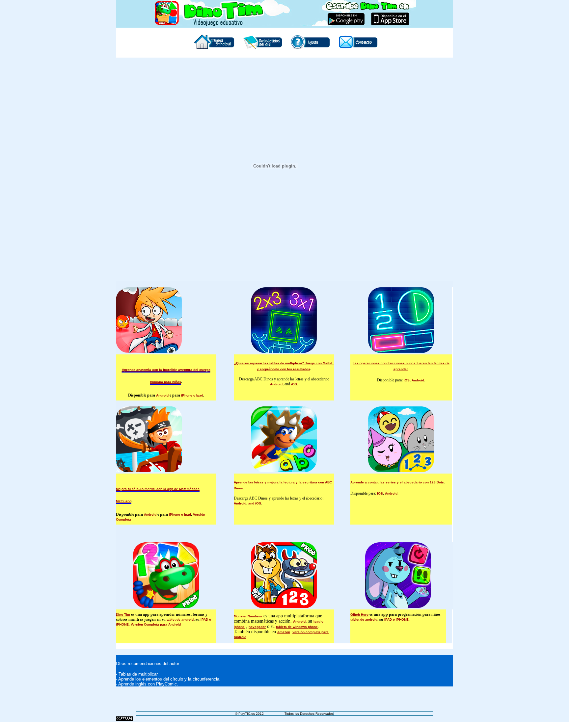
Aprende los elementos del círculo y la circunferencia (168, 679)
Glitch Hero (359, 614)
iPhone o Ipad (192, 395)
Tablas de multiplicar (138, 674)
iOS (293, 384)
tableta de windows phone (297, 627)
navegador (257, 627)
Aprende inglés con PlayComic (147, 684)
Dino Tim (123, 614)
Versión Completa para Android (156, 624)
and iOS (254, 503)
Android (162, 395)
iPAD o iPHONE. (397, 619)
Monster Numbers (248, 616)
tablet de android (180, 619)
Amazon (283, 632)
